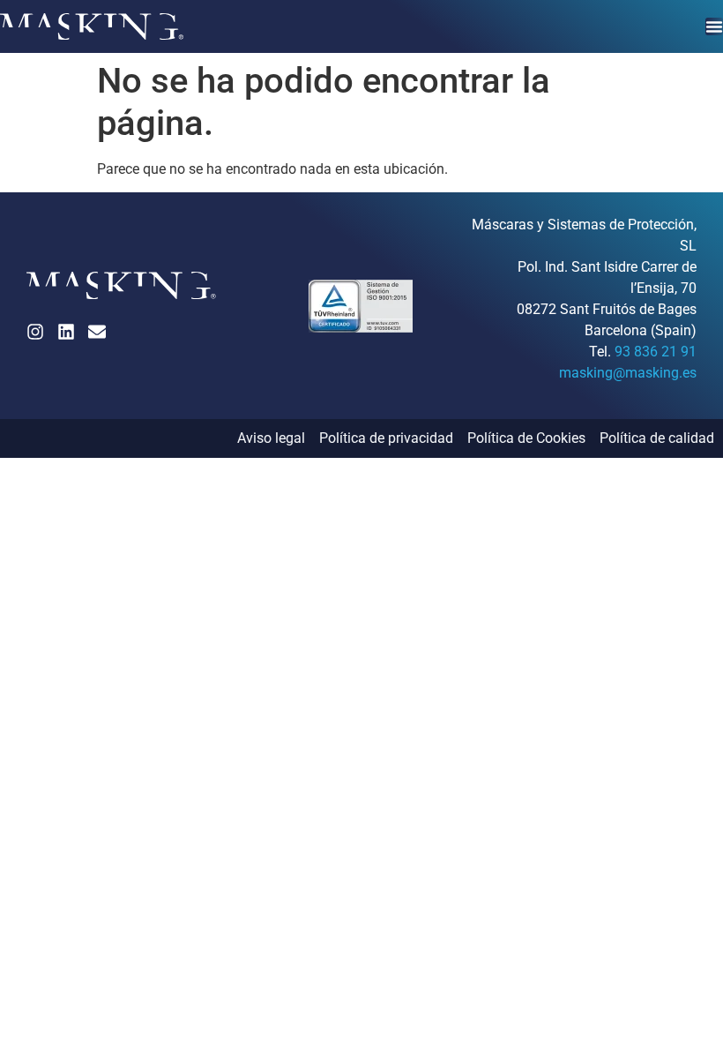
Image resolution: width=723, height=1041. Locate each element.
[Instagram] (35, 332)
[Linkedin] (66, 332)
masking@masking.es (628, 372)
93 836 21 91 (656, 351)
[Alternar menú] (714, 26)
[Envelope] (97, 332)
